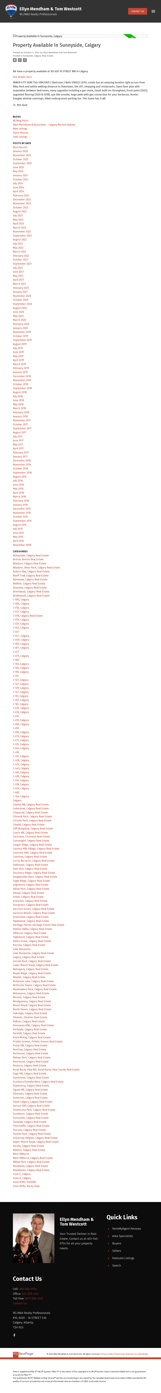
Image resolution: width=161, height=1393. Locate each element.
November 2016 (22, 464)
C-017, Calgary (21, 611)
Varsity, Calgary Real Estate (28, 1145)
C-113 (16, 676)
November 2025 (22, 155)
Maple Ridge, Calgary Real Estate (32, 973)
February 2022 (21, 255)
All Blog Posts (20, 120)
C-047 (16, 631)
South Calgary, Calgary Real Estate (32, 1101)
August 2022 (20, 239)
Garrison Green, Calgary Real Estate (33, 908)
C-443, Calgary (21, 768)
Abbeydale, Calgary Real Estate (31, 555)
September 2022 (22, 235)
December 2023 (22, 199)
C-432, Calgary (21, 764)
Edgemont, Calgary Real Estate (30, 884)
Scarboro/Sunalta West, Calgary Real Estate (38, 1081)
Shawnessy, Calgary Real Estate (31, 1085)
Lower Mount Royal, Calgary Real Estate (35, 965)
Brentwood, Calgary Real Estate (31, 591)
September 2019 (22, 340)
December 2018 (22, 376)
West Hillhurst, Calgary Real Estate (33, 1157)
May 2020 (18, 316)
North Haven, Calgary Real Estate (32, 1009)
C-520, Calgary (21, 788)
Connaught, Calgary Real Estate (31, 840)
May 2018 (18, 404)
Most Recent (20, 147)
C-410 (16, 752)
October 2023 (20, 207)
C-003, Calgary (21, 599)
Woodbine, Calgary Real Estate (30, 1165)
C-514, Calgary (21, 780)
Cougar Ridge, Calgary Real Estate (32, 844)
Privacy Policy (108, 1354)
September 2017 (22, 428)
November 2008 (22, 544)
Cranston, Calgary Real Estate (30, 856)
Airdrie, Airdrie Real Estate (28, 559)
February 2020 (21, 324)
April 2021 (18, 279)
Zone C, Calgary (22, 1173)
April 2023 (18, 223)
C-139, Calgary (21, 687)
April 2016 (18, 492)
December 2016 (22, 460)
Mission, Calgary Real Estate (29, 997)
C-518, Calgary (21, 784)
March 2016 (19, 496)
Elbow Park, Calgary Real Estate (31, 888)
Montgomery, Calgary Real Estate (32, 1001)
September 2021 (22, 263)
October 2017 (20, 424)
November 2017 (22, 420)
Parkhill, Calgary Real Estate (29, 1033)
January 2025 (20, 175)
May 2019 (18, 356)
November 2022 (22, 231)
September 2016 (22, 472)
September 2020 (22, 303)
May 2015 (18, 536)
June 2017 (18, 440)
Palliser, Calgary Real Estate (29, 1021)
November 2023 (22, 203)
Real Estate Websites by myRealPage (131, 1354)
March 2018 (19, 408)
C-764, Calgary (21, 796)
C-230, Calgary (21, 712)
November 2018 (22, 380)
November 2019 (22, 332)
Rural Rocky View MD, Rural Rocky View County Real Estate (46, 1069)
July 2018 (18, 396)
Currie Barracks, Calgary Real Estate (34, 860)
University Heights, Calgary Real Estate (35, 1137)
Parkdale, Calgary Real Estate (30, 1029)
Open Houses (20, 132)
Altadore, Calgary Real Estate (29, 563)
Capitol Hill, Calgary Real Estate (31, 804)
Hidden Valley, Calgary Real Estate (32, 929)
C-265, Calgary (21, 732)
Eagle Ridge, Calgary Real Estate (31, 880)
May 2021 (18, 275)
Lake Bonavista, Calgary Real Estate (33, 953)
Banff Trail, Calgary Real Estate (31, 575)
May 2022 (18, 247)
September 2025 (22, 163)
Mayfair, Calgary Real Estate (29, 977)
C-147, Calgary (21, 692)
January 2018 (20, 416)
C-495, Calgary (21, 776)
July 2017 (18, 436)
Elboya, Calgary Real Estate (28, 892)
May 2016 (18, 488)
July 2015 (18, 528)
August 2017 (19, 432)
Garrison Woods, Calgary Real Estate (34, 913)
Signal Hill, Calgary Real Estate (30, 1089)
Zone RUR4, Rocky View (26, 1186)
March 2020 (19, 319)
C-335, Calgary (21, 744)
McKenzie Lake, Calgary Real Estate (33, 981)
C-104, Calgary (21, 667)
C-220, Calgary (21, 708)
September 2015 (22, 520)
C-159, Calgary (21, 700)
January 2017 (20, 456)
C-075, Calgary (21, 655)
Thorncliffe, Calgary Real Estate (31, 1125)
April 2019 (18, 360)
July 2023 (18, 215)
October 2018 (20, 384)
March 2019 (19, 364)
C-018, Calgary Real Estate (28, 615)
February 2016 (21, 500)
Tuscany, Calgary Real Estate (29, 1129)
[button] (137, 11)
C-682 (16, 792)
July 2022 (18, 243)
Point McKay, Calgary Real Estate (32, 1037)
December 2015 (22, 508)
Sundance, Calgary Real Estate (30, 1113)
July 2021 (18, 267)
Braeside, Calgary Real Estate (30, 587)
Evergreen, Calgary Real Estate (31, 904)
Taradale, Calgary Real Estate (30, 1121)
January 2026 (20, 151)
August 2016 (20, 476)
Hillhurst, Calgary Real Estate (29, 933)
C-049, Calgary (21, 639)
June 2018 (18, 400)
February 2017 (21, 452)
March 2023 (19, 227)
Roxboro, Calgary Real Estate (29, 1065)
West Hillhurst (21, 1153)
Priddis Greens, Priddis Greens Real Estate (37, 1041)
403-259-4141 (30, 1294)
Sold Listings (20, 136)
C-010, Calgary (21, 607)
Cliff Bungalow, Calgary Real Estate (33, 828)
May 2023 (18, 219)
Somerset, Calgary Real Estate (30, 1097)
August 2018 (20, 392)
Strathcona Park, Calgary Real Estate (34, 1109)
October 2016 (20, 468)
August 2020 (20, 308)
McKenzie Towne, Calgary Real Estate (34, 985)
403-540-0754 (28, 1289)
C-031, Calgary (21, 623)
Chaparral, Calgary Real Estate (30, 812)
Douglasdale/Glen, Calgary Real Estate (35, 876)
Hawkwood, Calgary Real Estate (31, 921)
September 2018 (22, 388)
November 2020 (22, 295)
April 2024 (18, 191)
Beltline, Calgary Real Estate (29, 583)
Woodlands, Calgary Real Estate (31, 1170)
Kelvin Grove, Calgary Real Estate (32, 941)
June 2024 (18, 187)
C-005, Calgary (21, 603)
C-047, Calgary (21, 635)
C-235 (16, 716)
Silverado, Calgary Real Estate (30, 1093)
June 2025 (18, 167)
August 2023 (20, 211)
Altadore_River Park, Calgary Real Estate (36, 567)
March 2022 (19, 251)
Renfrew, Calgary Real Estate (29, 1049)
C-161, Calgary (20, 704)
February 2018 (21, 412)
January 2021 (20, 291)
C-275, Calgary (21, 740)
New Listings (20, 128)
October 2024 (20, 179)
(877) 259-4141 (34, 1298)
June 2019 (18, 352)
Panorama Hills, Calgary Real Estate (33, 1025)
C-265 (16, 728)
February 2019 (21, 368)
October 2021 (20, 259)
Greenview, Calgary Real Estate (31, 916)
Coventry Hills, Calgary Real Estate (32, 852)
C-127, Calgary (21, 684)
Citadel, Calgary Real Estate (28, 824)
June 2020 (18, 311)
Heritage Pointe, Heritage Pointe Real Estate (38, 924)
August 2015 (19, 524)
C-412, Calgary (21, 756)
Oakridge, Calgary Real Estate (30, 1013)
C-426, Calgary (21, 760)
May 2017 (18, 444)
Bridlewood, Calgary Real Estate (31, 595)
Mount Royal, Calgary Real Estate (32, 1005)
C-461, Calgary (21, 772)
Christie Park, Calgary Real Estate (32, 820)
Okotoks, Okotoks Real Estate (30, 1017)
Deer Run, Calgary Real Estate (30, 868)
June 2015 (18, 532)
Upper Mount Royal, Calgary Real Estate (36, 1141)
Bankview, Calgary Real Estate (30, 579)
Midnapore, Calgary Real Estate (31, 993)
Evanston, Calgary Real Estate (30, 900)
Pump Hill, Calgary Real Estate (30, 1045)
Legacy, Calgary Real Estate (28, 957)
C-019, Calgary (21, 619)
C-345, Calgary (21, 748)
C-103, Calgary (21, 663)
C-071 (16, 651)
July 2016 (18, 480)
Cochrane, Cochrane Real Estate (31, 836)
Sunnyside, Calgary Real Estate (38, 56)
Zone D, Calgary (22, 1178)
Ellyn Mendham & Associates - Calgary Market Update (44, 124)
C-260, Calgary (21, 724)
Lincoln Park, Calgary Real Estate (32, 961)
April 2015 (18, 540)
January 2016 (20, 504)
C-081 (16, 659)
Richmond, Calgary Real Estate (30, 1053)
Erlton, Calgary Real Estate (28, 896)
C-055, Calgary (21, 643)
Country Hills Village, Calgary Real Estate (36, 848)
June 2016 (18, 484)
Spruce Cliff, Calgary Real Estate (31, 1105)
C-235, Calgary (21, 720)
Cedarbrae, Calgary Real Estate (31, 808)
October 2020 (20, 299)
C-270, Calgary (21, 736)
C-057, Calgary (21, 647)
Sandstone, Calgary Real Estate (31, 1077)
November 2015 (22, 512)
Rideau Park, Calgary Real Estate (31, 1057)
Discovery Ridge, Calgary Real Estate (34, 872)
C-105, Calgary (21, 671)
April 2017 (18, 448)
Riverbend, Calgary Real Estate (31, 1061)
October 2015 (20, 516)
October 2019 (20, 336)
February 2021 (21, 287)
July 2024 (18, 183)
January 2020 (20, 328)
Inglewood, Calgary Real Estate (30, 937)
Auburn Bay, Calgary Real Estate (31, 571)
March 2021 (19, 283)
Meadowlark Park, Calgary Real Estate (35, 989)
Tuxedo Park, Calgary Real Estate (32, 1133)
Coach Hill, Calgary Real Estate (30, 832)
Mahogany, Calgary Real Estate (30, 969)
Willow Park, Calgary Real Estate (31, 1161)
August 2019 (20, 344)
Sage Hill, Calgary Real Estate (29, 1073)
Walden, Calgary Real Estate (29, 1149)
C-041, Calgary (21, 627)
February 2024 (21, 195)
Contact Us (137, 11)
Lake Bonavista (22, 949)
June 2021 (18, 271)
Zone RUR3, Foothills (24, 1182)
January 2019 (20, 372)
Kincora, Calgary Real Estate (29, 945)
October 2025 (20, 159)
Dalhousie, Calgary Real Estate (30, 864)
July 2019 (18, 348)
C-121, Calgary (20, 679)
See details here (22, 76)
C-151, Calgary (20, 696)
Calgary (17, 800)
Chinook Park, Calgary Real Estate (32, 816)
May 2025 (18, 171)
